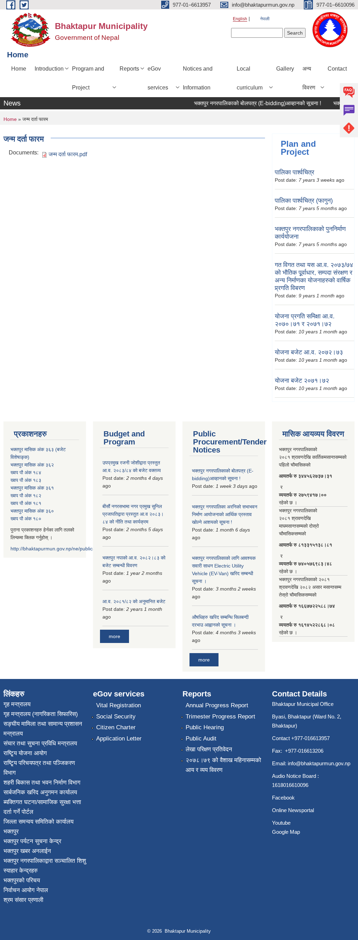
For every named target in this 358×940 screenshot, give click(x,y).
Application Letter (119, 738)
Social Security (116, 716)
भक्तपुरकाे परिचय (21, 880)
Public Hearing (205, 727)
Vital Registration (118, 705)
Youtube (281, 823)
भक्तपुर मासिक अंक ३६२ (32, 465)
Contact (337, 69)
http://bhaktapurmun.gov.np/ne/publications (58, 548)
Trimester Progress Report (220, 716)
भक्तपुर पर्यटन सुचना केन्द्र (32, 841)
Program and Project (88, 78)
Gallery (285, 69)
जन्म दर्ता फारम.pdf (68, 154)
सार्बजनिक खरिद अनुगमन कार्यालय (40, 792)
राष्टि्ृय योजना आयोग (25, 753)
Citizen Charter (116, 727)
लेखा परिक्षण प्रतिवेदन (209, 749)
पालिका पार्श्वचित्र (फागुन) (304, 200)
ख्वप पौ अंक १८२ (25, 495)
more (114, 636)
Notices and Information (198, 78)
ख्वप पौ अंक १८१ (25, 503)
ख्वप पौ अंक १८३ (25, 480)
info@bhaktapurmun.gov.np (319, 763)
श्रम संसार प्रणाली (23, 900)
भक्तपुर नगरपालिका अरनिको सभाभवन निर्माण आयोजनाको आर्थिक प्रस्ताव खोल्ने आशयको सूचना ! (224, 514)
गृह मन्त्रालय (16, 704)
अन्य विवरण (308, 78)
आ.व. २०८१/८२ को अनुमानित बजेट (133, 601)
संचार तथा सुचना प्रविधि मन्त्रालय (40, 743)
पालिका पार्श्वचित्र (294, 172)
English (240, 18)
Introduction (49, 69)
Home (18, 69)
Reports (129, 69)
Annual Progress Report (217, 705)
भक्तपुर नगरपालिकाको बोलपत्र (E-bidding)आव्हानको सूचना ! (251, 103)
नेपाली (265, 18)
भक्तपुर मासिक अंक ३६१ (32, 488)
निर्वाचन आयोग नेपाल (25, 890)
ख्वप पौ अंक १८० (25, 518)
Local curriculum (250, 78)
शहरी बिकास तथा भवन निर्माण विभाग (41, 782)
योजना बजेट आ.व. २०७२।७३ (309, 352)
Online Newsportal (293, 810)
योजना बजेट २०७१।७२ (302, 380)
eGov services (158, 78)
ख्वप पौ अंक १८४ (25, 472)
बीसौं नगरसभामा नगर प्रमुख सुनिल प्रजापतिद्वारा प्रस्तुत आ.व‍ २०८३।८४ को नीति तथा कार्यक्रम (133, 514)
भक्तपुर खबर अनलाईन (27, 851)
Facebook (283, 798)
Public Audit (201, 738)
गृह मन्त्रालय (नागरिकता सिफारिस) (40, 714)
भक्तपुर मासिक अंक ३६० (32, 511)
